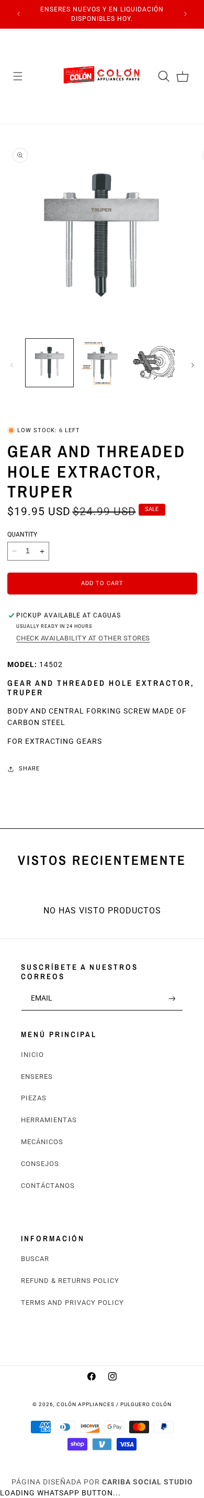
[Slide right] (192, 365)
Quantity (22, 534)
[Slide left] (11, 365)
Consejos (40, 1164)
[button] (17, 76)
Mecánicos (42, 1142)
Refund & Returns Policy (70, 1281)
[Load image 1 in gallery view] (49, 362)
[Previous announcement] (18, 14)
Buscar (35, 1259)
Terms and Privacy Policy (72, 1302)
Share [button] (29, 768)
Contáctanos (48, 1186)
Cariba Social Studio (147, 1482)
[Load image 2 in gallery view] (102, 362)
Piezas (34, 1098)
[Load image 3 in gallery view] (154, 362)
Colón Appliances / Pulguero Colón (114, 1404)
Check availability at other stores (83, 638)
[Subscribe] (172, 998)
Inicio (32, 1055)
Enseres (37, 1076)
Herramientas (49, 1120)
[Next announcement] (185, 14)
